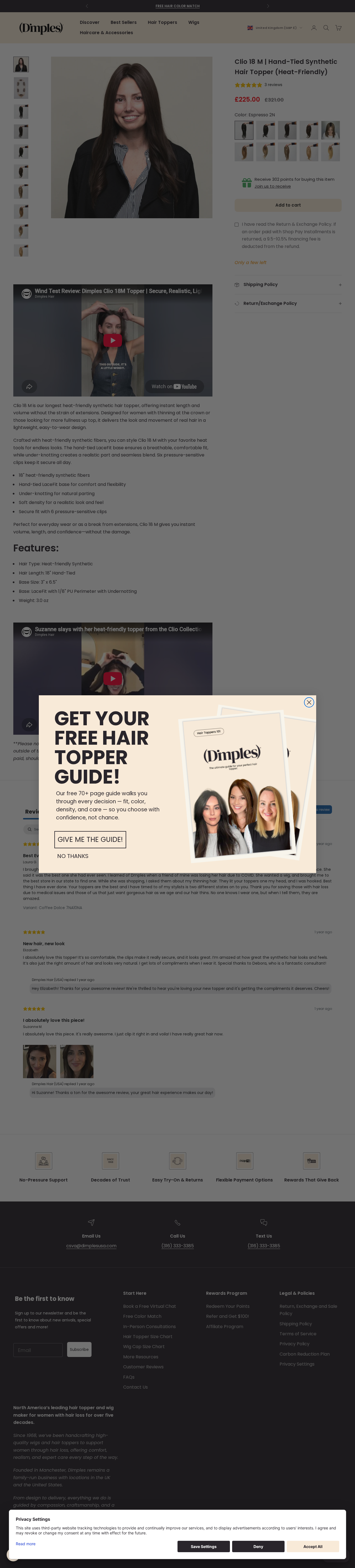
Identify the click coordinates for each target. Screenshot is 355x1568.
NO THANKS (72, 856)
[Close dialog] (309, 702)
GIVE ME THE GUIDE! (90, 839)
